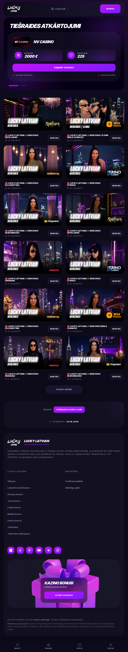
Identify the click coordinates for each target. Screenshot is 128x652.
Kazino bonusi (14, 520)
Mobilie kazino (14, 514)
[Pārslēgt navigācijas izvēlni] (68, 9)
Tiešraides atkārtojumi (69, 410)
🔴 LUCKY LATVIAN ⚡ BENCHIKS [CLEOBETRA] (21, 184)
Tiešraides (12, 527)
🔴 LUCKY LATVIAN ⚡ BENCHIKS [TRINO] (84, 184)
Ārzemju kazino (15, 494)
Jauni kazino (13, 501)
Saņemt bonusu (64, 67)
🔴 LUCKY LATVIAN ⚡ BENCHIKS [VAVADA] (21, 280)
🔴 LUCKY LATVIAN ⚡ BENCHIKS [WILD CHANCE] (87, 327)
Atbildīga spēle (72, 487)
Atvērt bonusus (64, 595)
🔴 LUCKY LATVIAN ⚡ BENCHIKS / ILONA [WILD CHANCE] (87, 136)
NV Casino (43, 42)
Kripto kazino (14, 507)
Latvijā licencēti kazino (18, 487)
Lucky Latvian (41, 620)
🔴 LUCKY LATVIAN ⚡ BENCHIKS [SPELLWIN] (21, 136)
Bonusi (110, 9)
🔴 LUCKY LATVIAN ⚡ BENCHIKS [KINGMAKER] (21, 232)
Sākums (47, 410)
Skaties (54, 138)
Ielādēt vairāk (64, 389)
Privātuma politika (74, 481)
